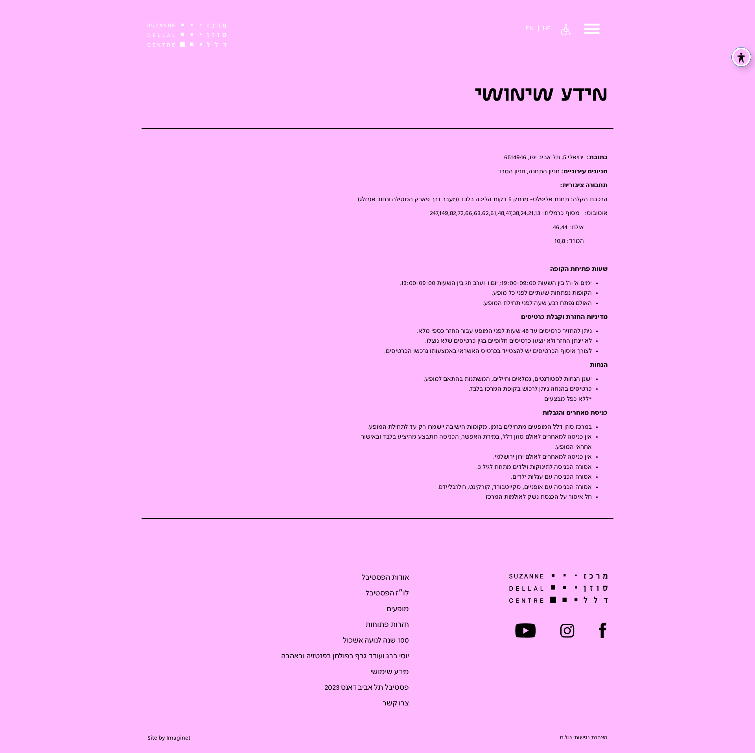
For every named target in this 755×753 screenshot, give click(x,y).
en (530, 28)
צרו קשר (396, 703)
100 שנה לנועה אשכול (376, 641)
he (547, 28)
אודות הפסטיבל (385, 578)
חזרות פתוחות (387, 625)
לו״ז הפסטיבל (387, 593)
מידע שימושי (389, 672)
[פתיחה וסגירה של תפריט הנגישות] (741, 57)
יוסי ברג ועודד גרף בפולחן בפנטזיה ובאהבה (345, 656)
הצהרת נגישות (591, 738)
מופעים (398, 609)
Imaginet (178, 738)
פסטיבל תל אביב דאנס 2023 (366, 688)
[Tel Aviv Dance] (186, 35)
